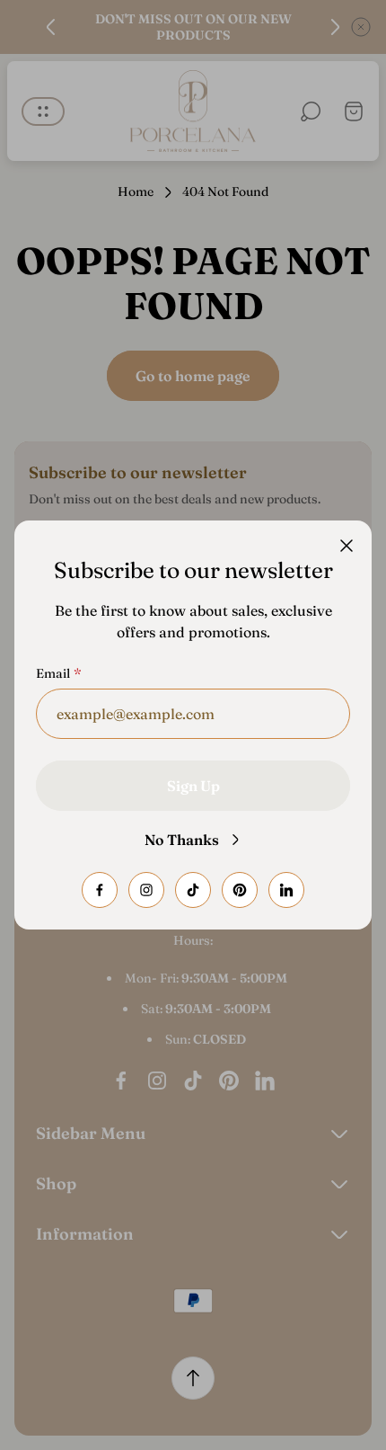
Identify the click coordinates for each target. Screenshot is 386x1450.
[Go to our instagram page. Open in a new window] (146, 890)
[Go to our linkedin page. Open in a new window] (286, 890)
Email (53, 673)
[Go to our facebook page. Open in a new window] (100, 890)
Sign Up (193, 786)
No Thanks (182, 840)
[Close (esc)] (346, 545)
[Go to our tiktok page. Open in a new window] (193, 890)
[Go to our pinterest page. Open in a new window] (240, 890)
